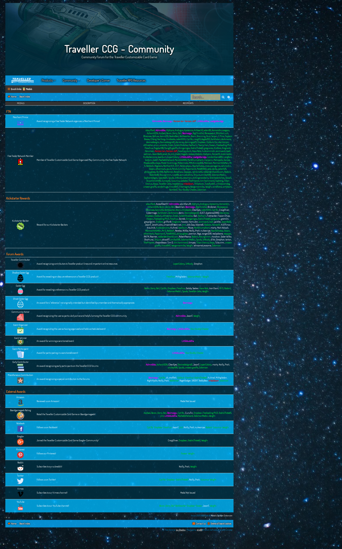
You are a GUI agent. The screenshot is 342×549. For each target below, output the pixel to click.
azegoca (225, 130)
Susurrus (175, 180)
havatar (184, 221)
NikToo (185, 230)
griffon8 (167, 221)
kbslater (198, 153)
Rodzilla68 (154, 174)
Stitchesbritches (216, 177)
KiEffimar (225, 224)
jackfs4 (217, 221)
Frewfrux (149, 148)
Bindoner (212, 206)
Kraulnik (151, 227)
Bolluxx (155, 136)
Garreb (182, 218)
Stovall (228, 177)
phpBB (199, 529)
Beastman (180, 206)
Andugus (179, 130)
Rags (199, 233)
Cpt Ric (189, 139)
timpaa (192, 242)
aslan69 (207, 130)
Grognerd (226, 148)
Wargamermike (197, 186)
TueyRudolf (210, 183)
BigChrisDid (198, 133)
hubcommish (208, 151)
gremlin (225, 218)
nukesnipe (205, 230)
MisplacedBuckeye (152, 162)
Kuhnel (174, 227)
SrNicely (178, 177)
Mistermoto (183, 162)
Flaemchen (203, 145)
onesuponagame (212, 165)
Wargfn (208, 186)
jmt (172, 153)
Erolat (170, 145)
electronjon (223, 142)
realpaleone (217, 233)
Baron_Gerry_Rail (173, 133)
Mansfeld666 (181, 159)
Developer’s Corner (98, 80)
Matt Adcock (222, 227)
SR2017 (195, 380)
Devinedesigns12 (167, 142)
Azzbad (162, 133)
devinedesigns (152, 142)
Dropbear (201, 142)
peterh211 (222, 168)
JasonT (148, 224)
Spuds (171, 177)
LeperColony (173, 156)
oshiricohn (226, 165)
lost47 (155, 159)
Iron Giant (213, 288)
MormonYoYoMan (221, 162)
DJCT (202, 212)
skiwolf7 (166, 239)
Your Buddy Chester (187, 189)
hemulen (193, 221)
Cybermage (151, 212)
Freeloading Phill (224, 145)
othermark (161, 168)
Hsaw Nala (196, 151)
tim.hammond (207, 180)
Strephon (220, 239)
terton (228, 239)
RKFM (146, 236)
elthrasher (148, 145)
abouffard (150, 130)
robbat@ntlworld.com (213, 171)
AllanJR (187, 203)
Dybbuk (210, 142)
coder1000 (181, 139)
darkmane (226, 139)
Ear (216, 142)
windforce (217, 186)
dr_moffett (171, 377)
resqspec (187, 171)
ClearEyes (196, 209)
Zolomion (201, 189)
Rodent (227, 171)
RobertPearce (185, 236)
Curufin (189, 412)
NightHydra (152, 380)
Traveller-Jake (165, 183)
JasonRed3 (157, 153)
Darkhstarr (215, 139)
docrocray (179, 142)
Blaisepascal (209, 133)
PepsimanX (190, 168)
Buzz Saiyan (211, 136)
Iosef (228, 151)
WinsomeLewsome (202, 245)
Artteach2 (198, 130)
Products (47, 80)
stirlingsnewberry (201, 177)
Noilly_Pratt (194, 230)
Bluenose (147, 136)
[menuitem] (219, 523)
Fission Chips (224, 215)
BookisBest (174, 136)
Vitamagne (184, 186)
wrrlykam (227, 186)
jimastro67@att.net (172, 224)
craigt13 (197, 139)
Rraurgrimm (165, 174)
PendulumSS (178, 168)
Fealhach (193, 145)
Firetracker (212, 215)
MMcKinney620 (196, 162)
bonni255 (164, 136)
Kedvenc (207, 153)
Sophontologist (151, 177)
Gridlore (217, 148)
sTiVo (213, 239)
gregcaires (208, 148)
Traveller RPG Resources (131, 80)
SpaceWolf (162, 177)
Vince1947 (173, 186)
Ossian (152, 168)
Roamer (153, 236)
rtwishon (216, 236)
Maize (190, 227)
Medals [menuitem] (29, 89)
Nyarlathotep (198, 165)
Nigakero (158, 165)
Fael (195, 215)
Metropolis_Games (222, 159)
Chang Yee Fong (157, 139)
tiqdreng (219, 180)
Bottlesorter (185, 136)
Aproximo (188, 130)
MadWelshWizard (166, 159)
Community (70, 80)
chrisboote (170, 139)
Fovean (212, 145)
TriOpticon (199, 183)
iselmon (147, 153)
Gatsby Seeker (192, 288)
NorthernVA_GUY (171, 165)
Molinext (208, 162)
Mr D (164, 230)
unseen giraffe (150, 186)
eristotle (163, 145)
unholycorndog (223, 183)
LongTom (227, 156)
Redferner (168, 171)
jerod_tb (166, 153)
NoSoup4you (186, 165)
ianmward (220, 151)
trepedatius (177, 183)
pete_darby (212, 168)
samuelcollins (186, 174)
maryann (208, 159)
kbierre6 (199, 224)
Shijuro (196, 174)
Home (23, 80)
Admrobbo (157, 121)
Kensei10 (216, 153)
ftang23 (167, 148)
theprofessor (161, 242)
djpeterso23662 (212, 212)
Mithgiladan (181, 276)
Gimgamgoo (184, 148)
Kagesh (184, 153)
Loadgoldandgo (216, 121)
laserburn (162, 156)
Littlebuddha (203, 121)
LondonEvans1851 (215, 156)
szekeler (184, 180)
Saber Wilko (226, 236)
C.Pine (221, 136)
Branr (193, 136)
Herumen (149, 151)
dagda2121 (205, 139)
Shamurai (149, 239)
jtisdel (177, 153)
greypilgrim (149, 221)
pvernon (192, 233)
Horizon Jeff (190, 121)
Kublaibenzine (150, 156)
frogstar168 (158, 148)
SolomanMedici (219, 174)
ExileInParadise (181, 145)
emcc (156, 145)
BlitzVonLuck (222, 133)
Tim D (170, 242)
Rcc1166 (159, 171)
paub (168, 168)
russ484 (175, 174)
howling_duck (184, 151)
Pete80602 (202, 168)
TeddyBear (203, 380)
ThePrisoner (194, 180)
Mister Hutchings (169, 162)
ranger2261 (207, 233)
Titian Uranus (202, 242)
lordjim (148, 159)
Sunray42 (166, 180)
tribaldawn (188, 183)
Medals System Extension (221, 515)
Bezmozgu (168, 121)
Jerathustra (157, 224)
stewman (187, 177)
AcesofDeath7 (162, 203)
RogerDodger (185, 380)
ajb (181, 203)
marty (213, 227)
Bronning (201, 136)
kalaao (191, 153)
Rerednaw (178, 171)
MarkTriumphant (195, 159)
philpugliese (150, 171)
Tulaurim (219, 242)
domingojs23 (191, 142)
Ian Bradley (181, 529)
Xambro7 (173, 189)
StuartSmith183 (153, 180)
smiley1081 (206, 174)
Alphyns (170, 130)
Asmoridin (217, 130)
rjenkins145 (197, 171)
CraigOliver (224, 209)
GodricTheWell (197, 148)
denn (181, 212)
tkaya (155, 183)
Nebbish (150, 165)
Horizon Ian (178, 121)
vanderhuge (162, 186)
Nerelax (178, 230)
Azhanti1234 (152, 133)
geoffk (175, 148)
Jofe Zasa (190, 224)
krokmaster (226, 153)
